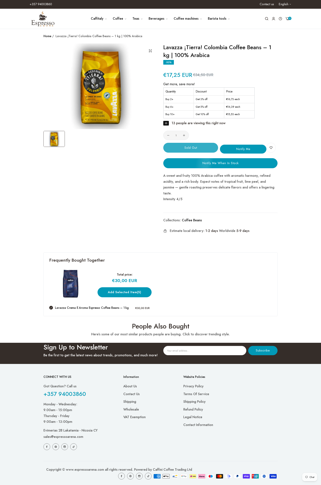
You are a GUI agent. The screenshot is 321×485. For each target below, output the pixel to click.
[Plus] (184, 135)
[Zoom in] (150, 51)
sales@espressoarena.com (63, 436)
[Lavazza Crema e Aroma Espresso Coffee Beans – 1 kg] (70, 284)
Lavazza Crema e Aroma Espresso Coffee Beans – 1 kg (92, 308)
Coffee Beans (192, 220)
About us (130, 386)
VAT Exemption (134, 417)
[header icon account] (273, 18)
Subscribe (263, 350)
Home (47, 36)
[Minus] (168, 135)
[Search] (266, 19)
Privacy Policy (193, 386)
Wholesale (131, 409)
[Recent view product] (280, 18)
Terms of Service (196, 394)
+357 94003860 (64, 394)
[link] (99, 19)
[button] (271, 148)
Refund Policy (193, 409)
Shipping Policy (194, 401)
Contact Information (198, 424)
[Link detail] (47, 446)
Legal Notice (192, 417)
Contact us (131, 394)
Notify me (243, 149)
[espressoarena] (43, 19)
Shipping (129, 401)
